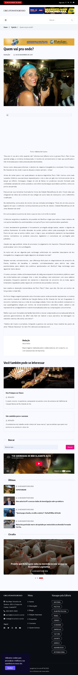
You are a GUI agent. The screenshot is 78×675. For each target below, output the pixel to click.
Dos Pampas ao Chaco (14, 393)
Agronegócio (59, 647)
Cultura (57, 634)
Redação (11, 397)
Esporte (57, 638)
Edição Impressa (35, 615)
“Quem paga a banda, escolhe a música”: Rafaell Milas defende (38, 513)
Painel (56, 616)
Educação (33, 606)
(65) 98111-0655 (12, 611)
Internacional (59, 652)
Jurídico (57, 643)
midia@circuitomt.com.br (15, 619)
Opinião (13, 27)
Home (6, 27)
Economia (57, 625)
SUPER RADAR (21, 490)
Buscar (70, 447)
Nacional (57, 602)
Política (57, 607)
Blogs (31, 610)
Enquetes (33, 619)
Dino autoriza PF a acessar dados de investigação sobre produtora (39, 501)
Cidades (56, 620)
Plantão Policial (60, 611)
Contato (32, 623)
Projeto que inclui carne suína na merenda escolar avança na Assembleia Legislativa (39, 565)
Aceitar (10, 668)
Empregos (57, 629)
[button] (35, 578)
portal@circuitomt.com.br (15, 615)
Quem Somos (34, 628)
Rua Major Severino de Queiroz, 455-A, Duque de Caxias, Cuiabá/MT (13, 604)
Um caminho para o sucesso (17, 416)
